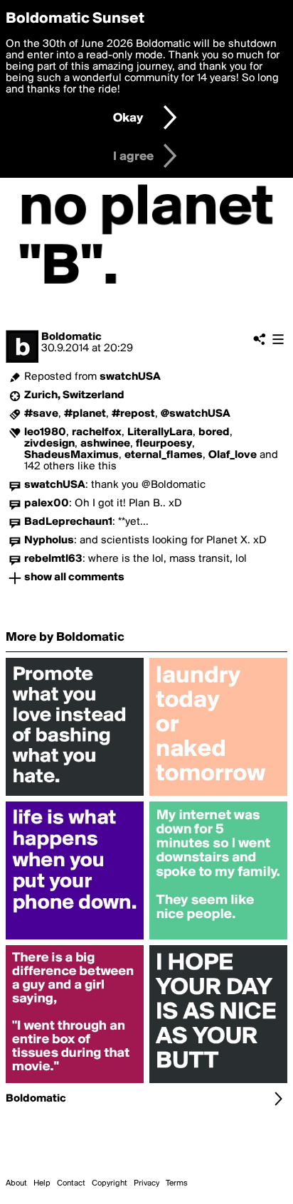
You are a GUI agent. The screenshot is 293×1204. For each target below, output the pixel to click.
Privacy (146, 1183)
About (16, 1183)
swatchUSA (130, 377)
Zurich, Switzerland (74, 395)
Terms (177, 1183)
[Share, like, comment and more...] (75, 795)
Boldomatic (71, 337)
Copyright (109, 1183)
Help (41, 1183)
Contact (71, 1183)
